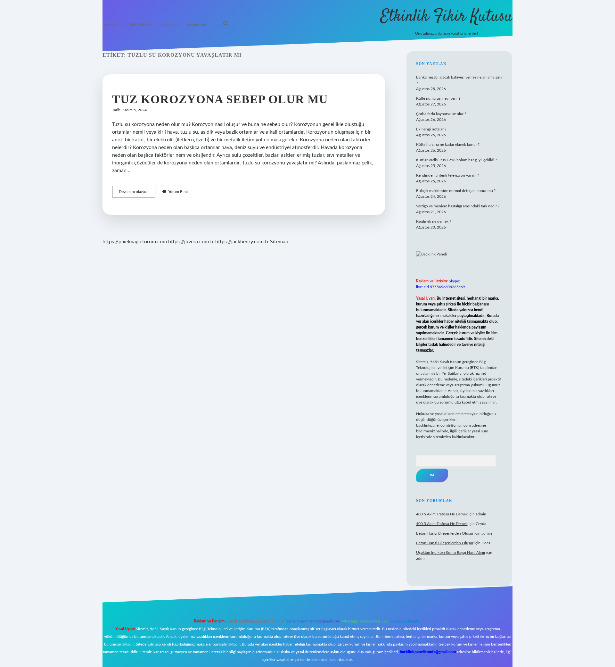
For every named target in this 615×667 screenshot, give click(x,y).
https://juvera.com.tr (191, 241)
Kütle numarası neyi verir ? (438, 98)
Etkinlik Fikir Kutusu (446, 17)
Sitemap (279, 241)
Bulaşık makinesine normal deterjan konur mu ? (456, 191)
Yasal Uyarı (169, 25)
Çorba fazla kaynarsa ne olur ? (441, 114)
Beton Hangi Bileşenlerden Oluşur (444, 533)
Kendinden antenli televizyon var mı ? (447, 175)
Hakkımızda (196, 25)
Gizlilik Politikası (139, 25)
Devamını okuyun (137, 193)
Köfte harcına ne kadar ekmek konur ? (448, 144)
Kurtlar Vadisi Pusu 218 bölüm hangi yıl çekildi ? (456, 160)
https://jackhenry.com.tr (242, 241)
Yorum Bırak (178, 192)
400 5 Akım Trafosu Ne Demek (442, 514)
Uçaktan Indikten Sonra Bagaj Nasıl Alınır (450, 552)
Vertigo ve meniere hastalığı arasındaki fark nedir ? (457, 206)
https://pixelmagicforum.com (134, 241)
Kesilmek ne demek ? (433, 221)
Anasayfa (110, 25)
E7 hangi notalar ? (431, 129)
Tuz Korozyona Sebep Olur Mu (220, 99)
